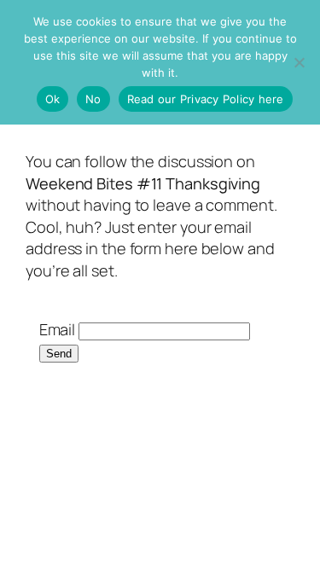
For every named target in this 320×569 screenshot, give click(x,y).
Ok (53, 99)
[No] (298, 62)
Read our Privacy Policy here (205, 99)
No (93, 99)
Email (57, 329)
